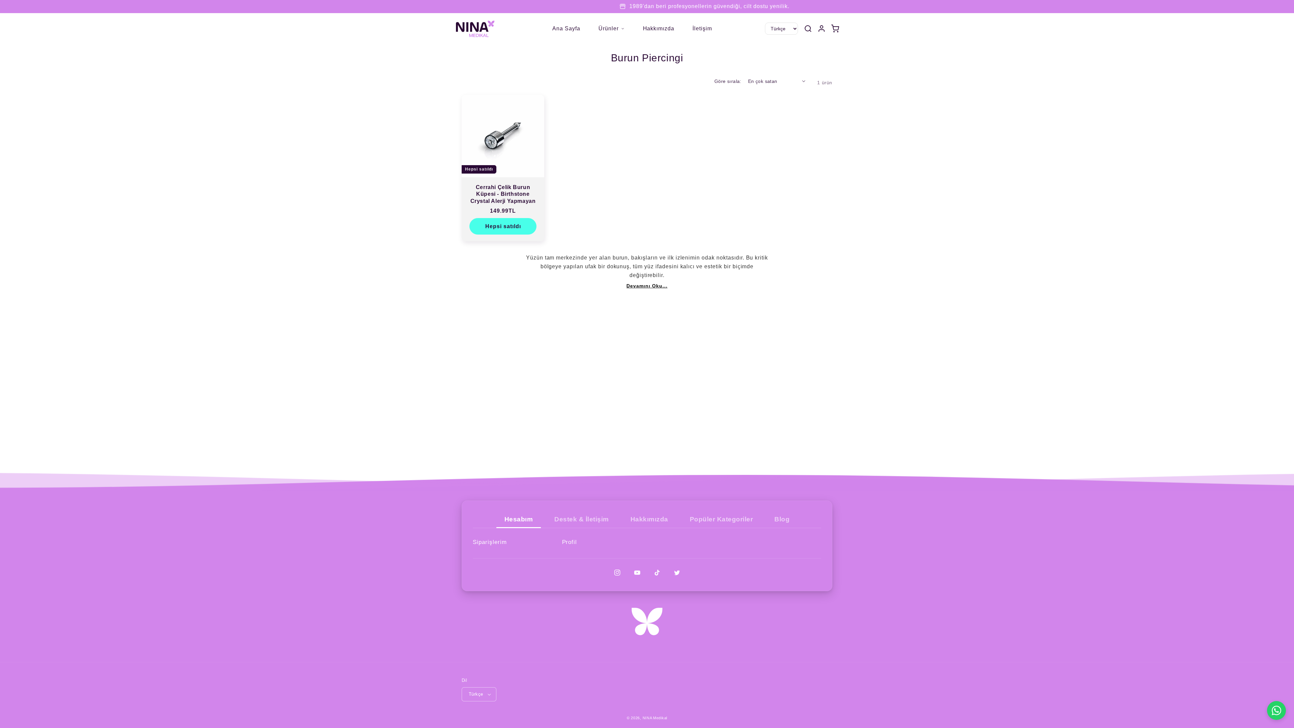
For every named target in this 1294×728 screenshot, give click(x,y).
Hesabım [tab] (518, 519)
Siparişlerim (490, 542)
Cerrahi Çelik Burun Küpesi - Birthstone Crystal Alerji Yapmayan (503, 194)
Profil (569, 542)
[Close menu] (546, 29)
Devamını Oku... (646, 286)
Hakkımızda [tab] (649, 519)
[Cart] (835, 29)
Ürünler (608, 28)
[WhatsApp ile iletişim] (1276, 710)
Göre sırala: (727, 81)
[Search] (808, 29)
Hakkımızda (659, 28)
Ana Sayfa (566, 28)
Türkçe (476, 694)
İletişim (702, 28)
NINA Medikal (655, 718)
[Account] (822, 29)
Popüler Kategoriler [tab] (721, 519)
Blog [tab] (782, 519)
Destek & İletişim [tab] (581, 519)
